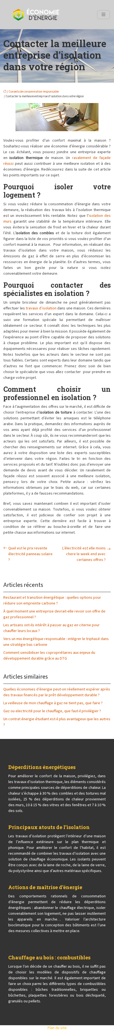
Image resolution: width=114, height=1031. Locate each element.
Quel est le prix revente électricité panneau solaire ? (30, 554)
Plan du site (57, 1028)
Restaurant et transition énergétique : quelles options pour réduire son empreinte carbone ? (52, 600)
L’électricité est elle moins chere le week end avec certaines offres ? (84, 554)
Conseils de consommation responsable (34, 92)
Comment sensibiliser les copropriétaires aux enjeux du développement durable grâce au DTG (49, 655)
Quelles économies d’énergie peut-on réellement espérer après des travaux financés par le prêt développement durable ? (56, 692)
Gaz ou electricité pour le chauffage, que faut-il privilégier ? (52, 711)
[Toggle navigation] (103, 14)
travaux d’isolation (41, 308)
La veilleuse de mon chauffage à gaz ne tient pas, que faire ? (53, 703)
